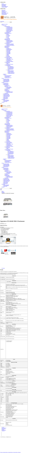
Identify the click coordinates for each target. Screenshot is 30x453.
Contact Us (3, 430)
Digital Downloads (4, 11)
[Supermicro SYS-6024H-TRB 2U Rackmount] (6, 219)
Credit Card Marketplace (5, 6)
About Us (3, 427)
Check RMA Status (4, 14)
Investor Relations (4, 4)
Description (3, 268)
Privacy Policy (3, 428)
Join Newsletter (4, 12)
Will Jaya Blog (4, 10)
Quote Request (2, 21)
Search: (1, 188)
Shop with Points (4, 5)
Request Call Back (4, 13)
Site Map (3, 429)
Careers (3, 3)
